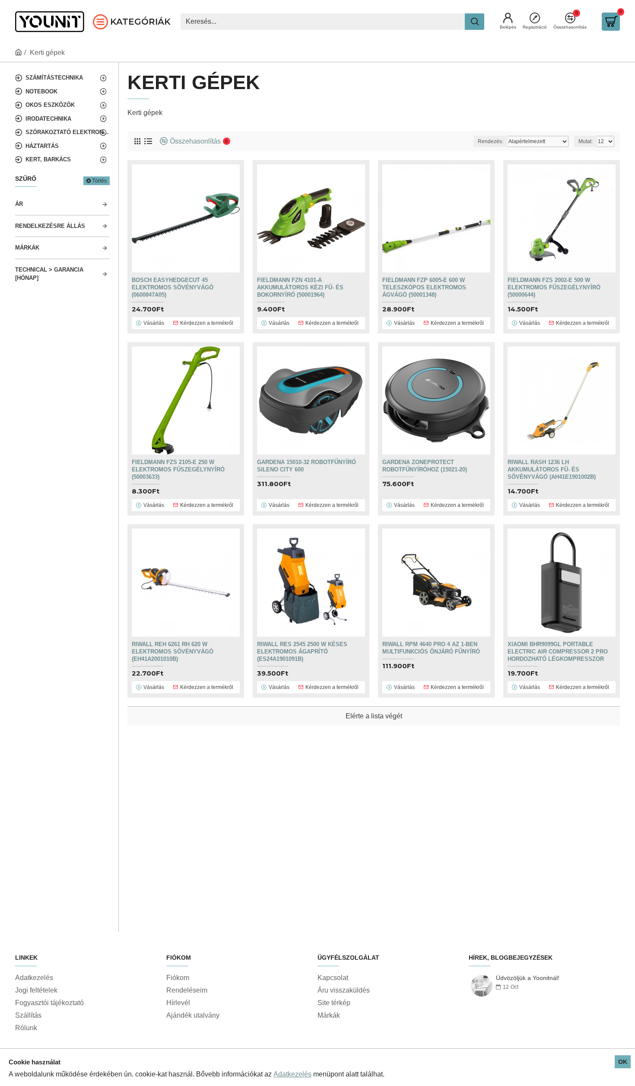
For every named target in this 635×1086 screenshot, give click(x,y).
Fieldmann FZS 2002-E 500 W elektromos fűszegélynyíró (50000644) (554, 287)
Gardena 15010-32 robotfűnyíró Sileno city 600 (306, 466)
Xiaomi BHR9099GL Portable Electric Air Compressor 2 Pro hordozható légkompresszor (558, 651)
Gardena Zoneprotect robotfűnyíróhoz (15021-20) (424, 466)
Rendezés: (490, 141)
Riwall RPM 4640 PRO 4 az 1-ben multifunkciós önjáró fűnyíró (431, 648)
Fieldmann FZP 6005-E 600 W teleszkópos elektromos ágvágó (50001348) (424, 287)
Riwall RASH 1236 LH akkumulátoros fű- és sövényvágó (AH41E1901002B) (552, 469)
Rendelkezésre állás (50, 226)
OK (622, 1061)
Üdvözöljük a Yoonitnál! (527, 978)
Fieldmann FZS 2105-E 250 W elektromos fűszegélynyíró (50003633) (178, 469)
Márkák (27, 247)
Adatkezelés (292, 1074)
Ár (19, 204)
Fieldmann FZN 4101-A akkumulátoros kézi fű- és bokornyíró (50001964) (300, 287)
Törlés (99, 181)
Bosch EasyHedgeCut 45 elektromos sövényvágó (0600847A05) (172, 287)
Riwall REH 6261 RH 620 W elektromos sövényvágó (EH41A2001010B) (172, 651)
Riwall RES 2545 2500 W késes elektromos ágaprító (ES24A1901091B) (302, 651)
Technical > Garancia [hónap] (49, 274)
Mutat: (585, 141)
